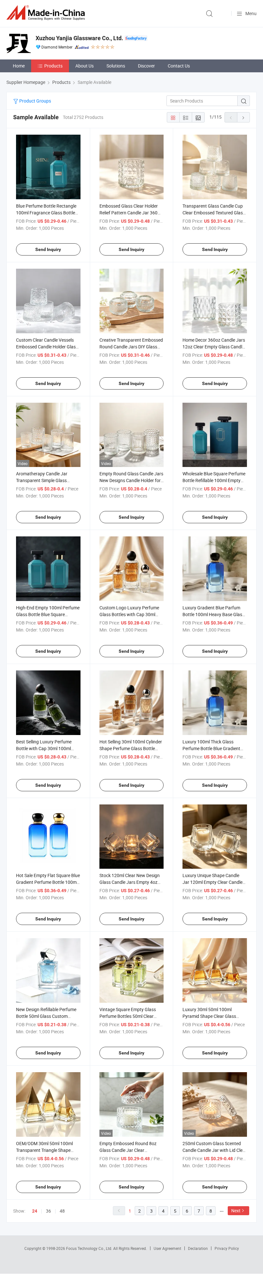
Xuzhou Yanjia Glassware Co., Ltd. (79, 38)
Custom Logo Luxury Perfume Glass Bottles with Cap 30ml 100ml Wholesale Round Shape (130, 614)
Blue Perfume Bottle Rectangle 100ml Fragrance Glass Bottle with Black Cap (46, 212)
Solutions (115, 66)
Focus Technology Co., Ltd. (89, 1248)
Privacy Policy (227, 1248)
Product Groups (34, 101)
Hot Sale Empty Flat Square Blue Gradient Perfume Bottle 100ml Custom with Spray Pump (48, 882)
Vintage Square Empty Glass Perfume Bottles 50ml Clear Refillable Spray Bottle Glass (127, 1016)
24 (34, 1211)
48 (62, 1211)
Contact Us (179, 66)
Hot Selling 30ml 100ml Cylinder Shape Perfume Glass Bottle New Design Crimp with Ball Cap (131, 748)
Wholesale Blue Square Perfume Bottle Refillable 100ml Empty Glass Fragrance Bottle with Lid (213, 480)
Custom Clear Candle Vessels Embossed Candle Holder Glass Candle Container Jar (47, 346)
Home (19, 66)
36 (48, 1211)
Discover (146, 66)
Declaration (198, 1248)
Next (236, 1210)
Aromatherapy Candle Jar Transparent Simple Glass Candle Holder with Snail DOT (45, 480)
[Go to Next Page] (243, 117)
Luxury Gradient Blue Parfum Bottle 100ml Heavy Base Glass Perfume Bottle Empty (213, 614)
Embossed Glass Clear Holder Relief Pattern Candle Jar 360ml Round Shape (130, 212)
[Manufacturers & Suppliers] (46, 12)
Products (53, 66)
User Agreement (167, 1248)
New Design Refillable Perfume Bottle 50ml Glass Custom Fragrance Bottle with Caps (46, 1016)
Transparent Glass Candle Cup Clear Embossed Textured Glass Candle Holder (213, 212)
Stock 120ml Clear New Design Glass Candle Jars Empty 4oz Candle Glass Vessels (129, 882)
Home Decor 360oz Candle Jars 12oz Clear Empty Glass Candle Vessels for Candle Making (213, 346)
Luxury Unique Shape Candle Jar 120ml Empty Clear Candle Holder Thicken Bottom (212, 882)
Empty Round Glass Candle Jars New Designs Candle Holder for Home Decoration (131, 480)
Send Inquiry (48, 249)
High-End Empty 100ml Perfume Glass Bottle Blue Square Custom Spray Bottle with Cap (48, 614)
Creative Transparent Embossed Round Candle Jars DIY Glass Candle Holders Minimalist (131, 346)
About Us (84, 66)
